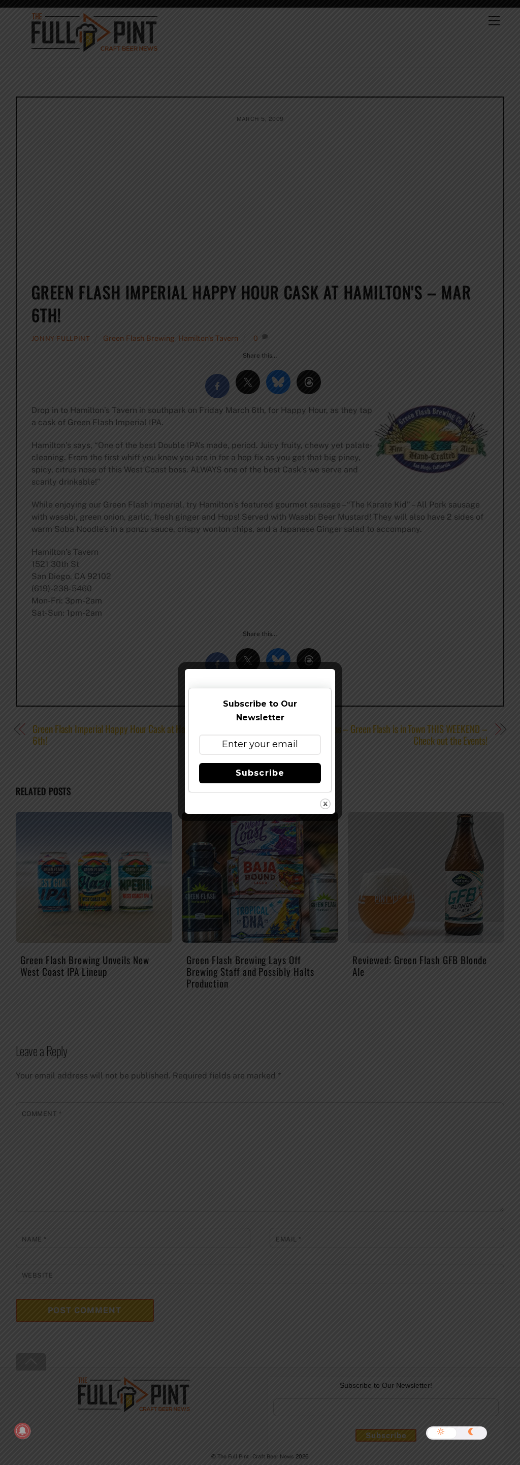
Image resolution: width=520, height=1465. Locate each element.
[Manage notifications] (22, 1431)
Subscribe (260, 773)
